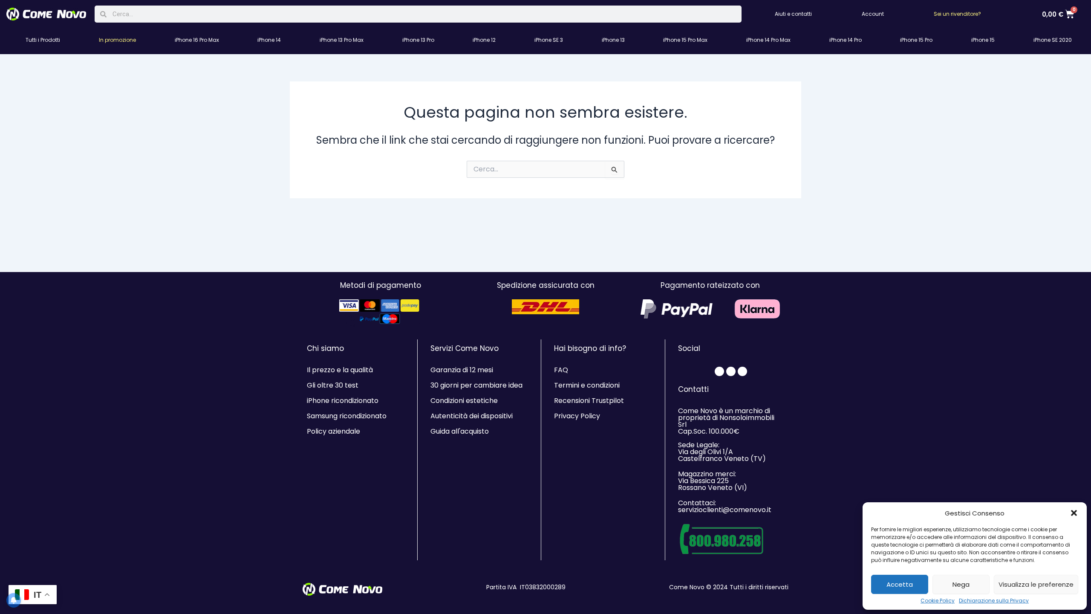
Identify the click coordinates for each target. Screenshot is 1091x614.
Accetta (899, 584)
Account (873, 13)
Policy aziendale (333, 431)
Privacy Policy (577, 416)
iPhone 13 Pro (418, 39)
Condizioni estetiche (464, 400)
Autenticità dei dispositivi (471, 416)
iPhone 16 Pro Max (197, 39)
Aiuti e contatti (793, 13)
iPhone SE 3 (548, 39)
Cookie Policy (938, 600)
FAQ (561, 370)
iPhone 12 (484, 39)
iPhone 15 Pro (916, 39)
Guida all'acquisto (459, 431)
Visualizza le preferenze (1036, 584)
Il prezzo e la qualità (340, 370)
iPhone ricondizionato (342, 400)
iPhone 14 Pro (845, 39)
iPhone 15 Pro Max (685, 39)
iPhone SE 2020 (1052, 39)
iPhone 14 (269, 39)
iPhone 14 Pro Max (768, 39)
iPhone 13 (613, 39)
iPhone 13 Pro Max (342, 39)
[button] (1074, 513)
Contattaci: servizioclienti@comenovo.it (724, 506)
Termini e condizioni (587, 385)
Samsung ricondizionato (347, 416)
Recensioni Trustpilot (589, 400)
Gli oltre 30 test (332, 385)
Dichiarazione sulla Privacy (994, 600)
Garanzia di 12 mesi (461, 370)
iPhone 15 (983, 39)
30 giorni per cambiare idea (476, 385)
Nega (961, 584)
